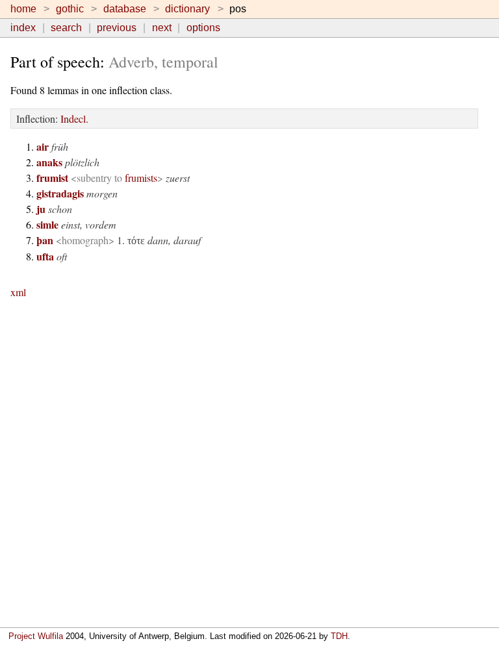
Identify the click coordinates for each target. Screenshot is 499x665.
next (162, 27)
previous (116, 27)
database (124, 8)
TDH (339, 636)
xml (18, 292)
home (23, 8)
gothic (70, 8)
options (203, 27)
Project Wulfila (35, 636)
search (66, 27)
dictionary (187, 8)
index (23, 27)
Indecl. (74, 118)
